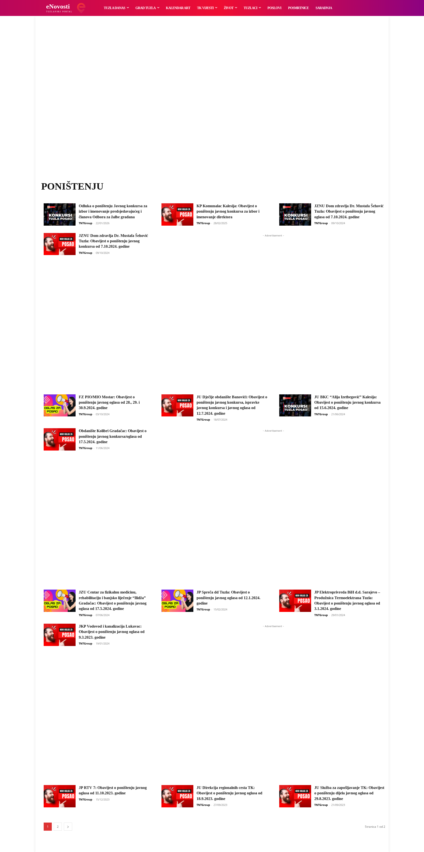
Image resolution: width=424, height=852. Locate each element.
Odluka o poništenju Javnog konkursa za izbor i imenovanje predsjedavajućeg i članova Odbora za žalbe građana (113, 211)
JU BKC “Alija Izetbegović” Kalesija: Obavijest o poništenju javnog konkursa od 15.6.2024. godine (347, 402)
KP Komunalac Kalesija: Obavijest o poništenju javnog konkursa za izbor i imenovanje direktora (228, 211)
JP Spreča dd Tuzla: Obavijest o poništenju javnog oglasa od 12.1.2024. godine (228, 597)
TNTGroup (85, 223)
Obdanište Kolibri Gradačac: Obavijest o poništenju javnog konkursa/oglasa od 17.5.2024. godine (112, 436)
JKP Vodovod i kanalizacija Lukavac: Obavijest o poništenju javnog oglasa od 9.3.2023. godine (112, 631)
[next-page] (68, 827)
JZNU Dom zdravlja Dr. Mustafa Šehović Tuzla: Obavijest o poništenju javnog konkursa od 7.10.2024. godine (113, 241)
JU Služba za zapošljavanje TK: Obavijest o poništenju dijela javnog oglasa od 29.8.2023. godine (349, 793)
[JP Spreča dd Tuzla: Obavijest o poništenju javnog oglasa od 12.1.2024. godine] (177, 601)
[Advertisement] (212, 104)
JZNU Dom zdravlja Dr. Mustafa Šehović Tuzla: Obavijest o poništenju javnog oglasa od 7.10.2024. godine (349, 211)
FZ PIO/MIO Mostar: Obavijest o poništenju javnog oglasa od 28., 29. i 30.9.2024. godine (109, 402)
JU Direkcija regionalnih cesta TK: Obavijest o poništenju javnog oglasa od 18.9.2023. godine (229, 793)
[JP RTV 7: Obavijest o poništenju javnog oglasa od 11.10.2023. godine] (60, 796)
